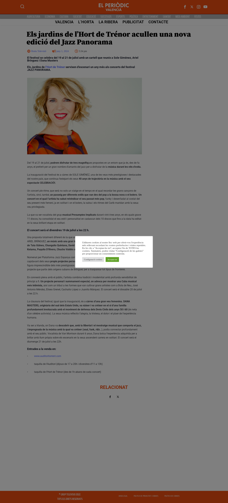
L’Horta (86, 22)
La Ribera (108, 22)
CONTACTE (158, 22)
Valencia (64, 22)
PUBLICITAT (133, 22)
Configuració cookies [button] (93, 259)
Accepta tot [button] (112, 259)
